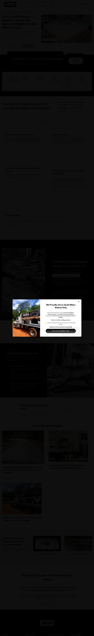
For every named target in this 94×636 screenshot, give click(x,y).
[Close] (79, 302)
